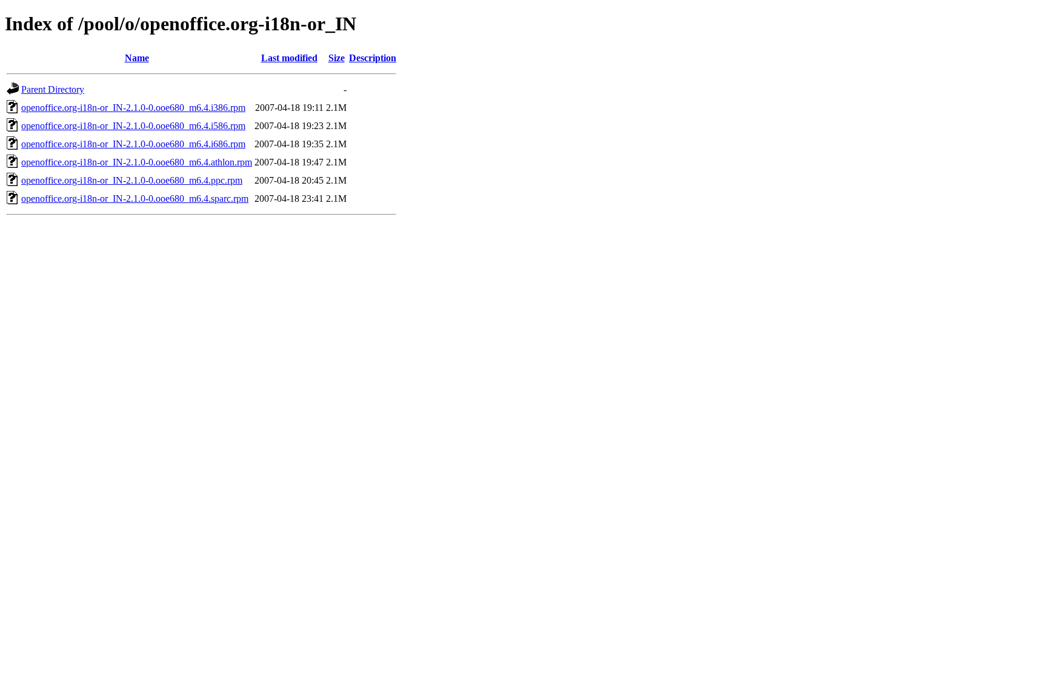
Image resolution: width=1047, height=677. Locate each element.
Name (137, 58)
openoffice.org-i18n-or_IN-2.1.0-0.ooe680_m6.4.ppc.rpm (131, 180)
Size (336, 58)
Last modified (289, 58)
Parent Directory (52, 89)
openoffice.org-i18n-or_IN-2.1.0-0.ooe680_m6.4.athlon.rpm (136, 162)
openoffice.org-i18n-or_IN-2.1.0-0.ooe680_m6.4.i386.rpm (133, 107)
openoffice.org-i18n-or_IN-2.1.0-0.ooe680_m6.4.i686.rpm (133, 144)
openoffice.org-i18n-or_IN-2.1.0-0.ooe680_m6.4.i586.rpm (133, 126)
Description (372, 58)
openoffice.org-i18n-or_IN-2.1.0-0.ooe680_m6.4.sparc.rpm (134, 198)
